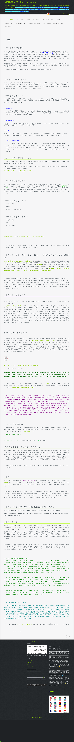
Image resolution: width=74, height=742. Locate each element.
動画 (52, 19)
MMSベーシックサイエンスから (29, 431)
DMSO (38, 19)
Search (49, 23)
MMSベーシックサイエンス (24, 624)
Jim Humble (30, 660)
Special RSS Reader (34, 23)
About (43, 23)
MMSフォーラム (30, 666)
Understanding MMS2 (24, 236)
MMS (11, 19)
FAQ (47, 19)
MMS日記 (57, 19)
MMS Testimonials (31, 669)
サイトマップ (8, 26)
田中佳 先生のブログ (36, 671)
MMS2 (16, 19)
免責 (62, 23)
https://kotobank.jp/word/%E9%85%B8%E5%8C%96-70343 (21, 365)
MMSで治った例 (29, 19)
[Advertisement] (37, 730)
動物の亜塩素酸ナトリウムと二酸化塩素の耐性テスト (19, 170)
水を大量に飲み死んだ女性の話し (13, 306)
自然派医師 (29, 671)
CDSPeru (30, 685)
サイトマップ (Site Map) (62, 14)
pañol (53, 14)
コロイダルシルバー (21, 23)
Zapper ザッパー (9, 23)
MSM (42, 19)
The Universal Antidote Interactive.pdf (36, 677)
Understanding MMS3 (38, 236)
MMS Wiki (29, 662)
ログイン (40, 717)
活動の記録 (56, 23)
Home (6, 19)
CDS (21, 19)
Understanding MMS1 (10, 236)
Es (50, 14)
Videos (28, 664)
